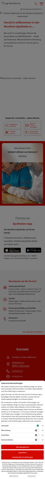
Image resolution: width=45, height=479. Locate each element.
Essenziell (4, 426)
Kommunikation (7, 440)
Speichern (22, 452)
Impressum (32, 476)
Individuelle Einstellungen (22, 457)
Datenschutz (13, 476)
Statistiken (5, 435)
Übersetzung (5, 430)
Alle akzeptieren (22, 447)
